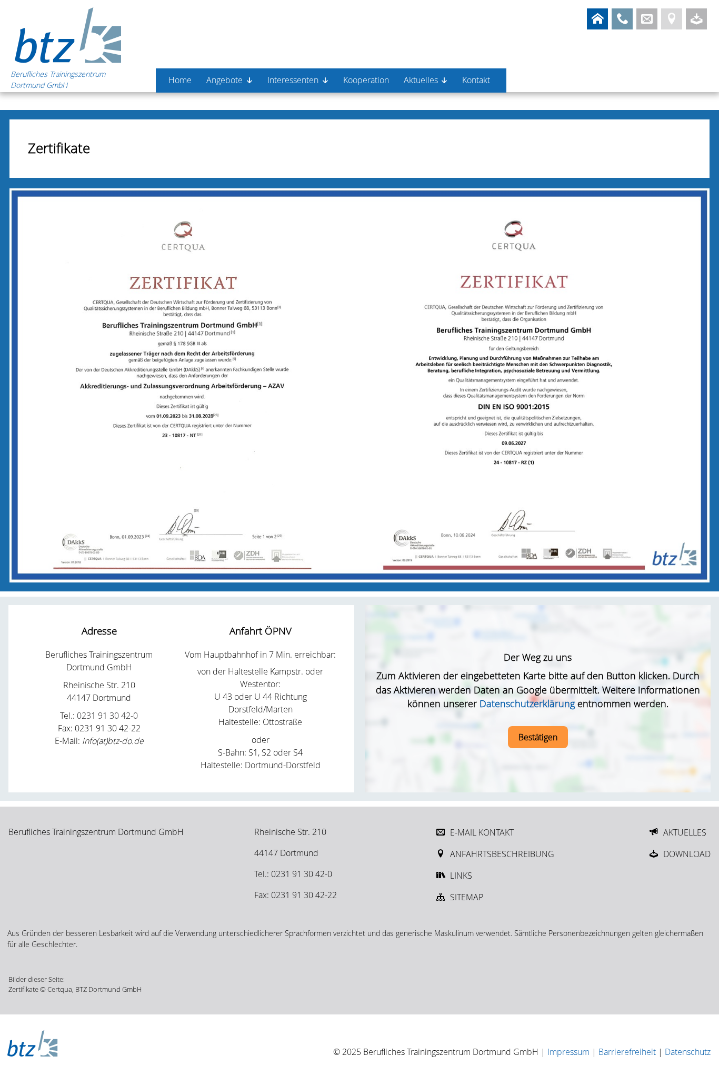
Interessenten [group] (292, 80)
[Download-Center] (696, 19)
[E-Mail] (647, 19)
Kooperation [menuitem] (366, 80)
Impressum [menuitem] (568, 1052)
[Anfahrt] (672, 19)
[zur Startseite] (68, 34)
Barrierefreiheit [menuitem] (627, 1052)
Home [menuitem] (180, 80)
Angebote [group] (224, 80)
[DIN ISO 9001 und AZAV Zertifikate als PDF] (359, 385)
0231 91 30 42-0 (107, 715)
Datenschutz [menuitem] (688, 1052)
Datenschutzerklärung (527, 704)
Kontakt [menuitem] (476, 80)
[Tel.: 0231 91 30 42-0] (622, 19)
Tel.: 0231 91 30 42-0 (293, 874)
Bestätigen (537, 737)
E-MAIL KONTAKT (482, 832)
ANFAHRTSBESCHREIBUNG (502, 854)
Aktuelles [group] (421, 80)
